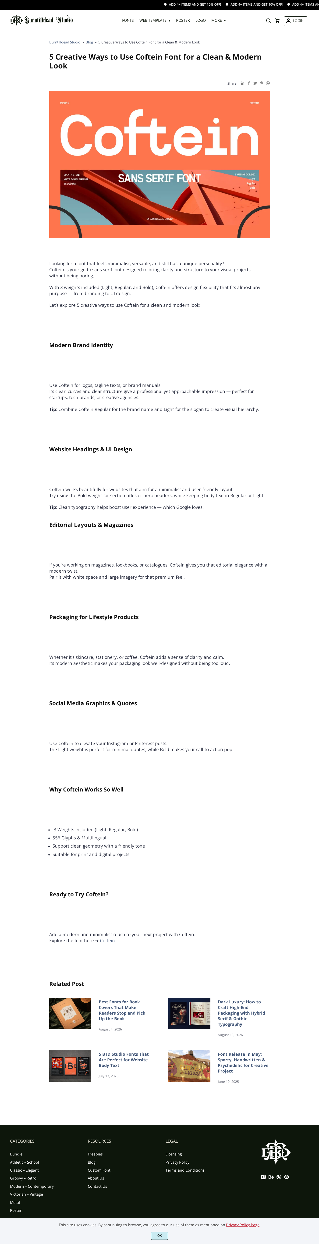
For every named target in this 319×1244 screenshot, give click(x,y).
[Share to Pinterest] (261, 83)
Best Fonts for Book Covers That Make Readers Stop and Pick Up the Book (122, 1010)
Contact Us (97, 1186)
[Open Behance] (271, 1178)
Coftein (107, 940)
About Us (96, 1178)
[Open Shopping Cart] (277, 21)
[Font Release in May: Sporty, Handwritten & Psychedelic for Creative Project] (189, 1067)
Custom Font (99, 1170)
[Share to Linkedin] (243, 83)
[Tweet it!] (255, 83)
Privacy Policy (177, 1162)
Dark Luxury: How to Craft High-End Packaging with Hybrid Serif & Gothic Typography (241, 1013)
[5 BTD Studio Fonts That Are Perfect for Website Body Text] (70, 1067)
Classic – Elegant (24, 1170)
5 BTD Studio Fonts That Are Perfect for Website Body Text (124, 1059)
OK (159, 1235)
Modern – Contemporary (32, 1186)
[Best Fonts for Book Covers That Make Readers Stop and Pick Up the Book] (70, 1017)
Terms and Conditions (185, 1170)
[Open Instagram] (263, 1178)
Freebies (95, 1154)
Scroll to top (315, 1118)
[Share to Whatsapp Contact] (268, 83)
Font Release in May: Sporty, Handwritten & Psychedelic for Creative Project (243, 1062)
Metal (15, 1202)
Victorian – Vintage (26, 1194)
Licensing (174, 1154)
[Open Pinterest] (286, 1178)
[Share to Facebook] (249, 83)
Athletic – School (24, 1162)
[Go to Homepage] (41, 25)
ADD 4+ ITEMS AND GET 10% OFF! (176, 4)
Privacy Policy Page (242, 1224)
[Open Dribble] (279, 1178)
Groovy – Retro (23, 1178)
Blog (92, 1162)
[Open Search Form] (268, 21)
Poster (16, 1210)
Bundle (16, 1154)
